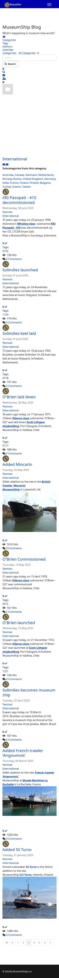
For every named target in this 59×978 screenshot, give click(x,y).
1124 (5, 314)
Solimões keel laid (19, 333)
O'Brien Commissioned (24, 559)
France (14, 183)
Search (11, 63)
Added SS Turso (17, 849)
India (5, 183)
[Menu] (49, 5)
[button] (29, 72)
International (14, 159)
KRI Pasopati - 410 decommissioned (19, 200)
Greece (16, 186)
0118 (5, 378)
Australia (7, 175)
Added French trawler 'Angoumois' (22, 753)
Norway (7, 179)
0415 (5, 604)
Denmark (31, 175)
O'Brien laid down (19, 396)
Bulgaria (45, 183)
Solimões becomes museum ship (28, 692)
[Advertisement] (29, 125)
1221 (5, 671)
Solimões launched (20, 269)
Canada (19, 175)
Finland (34, 183)
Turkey (6, 186)
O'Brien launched (18, 622)
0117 (5, 445)
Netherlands (46, 175)
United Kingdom (33, 179)
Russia (17, 179)
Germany (50, 179)
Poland (24, 183)
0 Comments (14, 259)
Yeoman (7, 212)
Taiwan (26, 186)
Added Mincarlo (17, 464)
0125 (5, 251)
